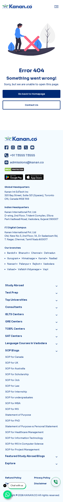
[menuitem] (57, 7)
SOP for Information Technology (24, 438)
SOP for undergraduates (19, 397)
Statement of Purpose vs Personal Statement (31, 426)
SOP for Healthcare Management (24, 432)
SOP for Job (12, 380)
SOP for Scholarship (17, 374)
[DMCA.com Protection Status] (32, 169)
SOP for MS (12, 409)
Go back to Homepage (31, 93)
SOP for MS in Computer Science (24, 443)
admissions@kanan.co (27, 162)
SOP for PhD (12, 420)
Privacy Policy (42, 477)
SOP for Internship (16, 391)
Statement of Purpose (18, 414)
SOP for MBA (13, 403)
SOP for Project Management (22, 449)
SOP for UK (11, 362)
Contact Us (31, 105)
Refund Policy (13, 477)
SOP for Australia (15, 368)
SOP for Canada (14, 357)
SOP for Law (12, 385)
